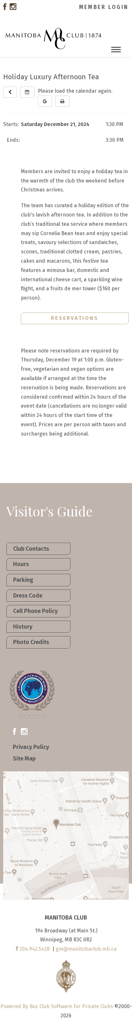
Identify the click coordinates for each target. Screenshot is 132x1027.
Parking (23, 579)
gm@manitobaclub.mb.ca (86, 949)
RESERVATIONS (74, 318)
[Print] (62, 101)
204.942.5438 (35, 949)
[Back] (10, 92)
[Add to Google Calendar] (45, 101)
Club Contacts (31, 548)
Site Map (24, 758)
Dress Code (27, 595)
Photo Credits (31, 642)
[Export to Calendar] (27, 92)
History (22, 626)
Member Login (104, 7)
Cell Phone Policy (35, 611)
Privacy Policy (31, 747)
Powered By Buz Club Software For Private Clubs (56, 1006)
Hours (21, 564)
